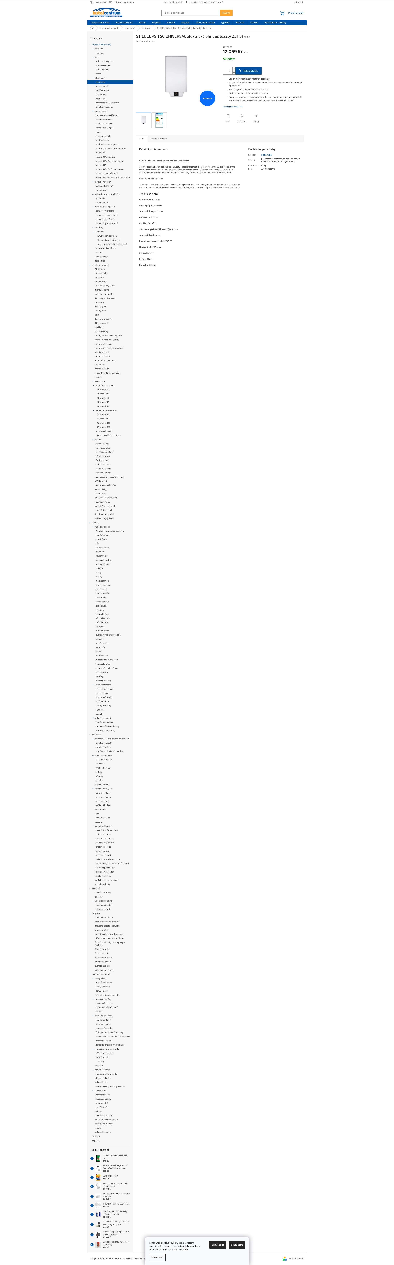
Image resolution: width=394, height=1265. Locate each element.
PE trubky (99, 302)
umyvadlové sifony (104, 452)
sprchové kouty (102, 784)
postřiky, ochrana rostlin (106, 1119)
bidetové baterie (104, 834)
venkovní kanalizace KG (107, 410)
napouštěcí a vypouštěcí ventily (109, 477)
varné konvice (102, 643)
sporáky (99, 714)
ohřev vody (100, 78)
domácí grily (101, 539)
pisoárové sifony (103, 468)
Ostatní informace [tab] (159, 138)
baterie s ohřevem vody (107, 830)
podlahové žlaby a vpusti (106, 880)
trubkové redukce (104, 123)
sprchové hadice (103, 797)
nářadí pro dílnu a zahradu (107, 1049)
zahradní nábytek (103, 1132)
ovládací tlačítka (103, 747)
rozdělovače (102, 190)
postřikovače (102, 1107)
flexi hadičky (101, 489)
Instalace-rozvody (100, 265)
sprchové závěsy (103, 876)
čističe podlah (101, 930)
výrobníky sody (103, 618)
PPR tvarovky (101, 273)
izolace (98, 377)
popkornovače (102, 593)
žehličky (99, 676)
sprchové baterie (104, 855)
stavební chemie (102, 1069)
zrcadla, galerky (102, 884)
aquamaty (100, 198)
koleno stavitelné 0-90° (106, 173)
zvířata (98, 1111)
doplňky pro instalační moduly (109, 751)
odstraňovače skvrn (104, 970)
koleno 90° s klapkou (105, 157)
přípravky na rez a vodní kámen (109, 938)
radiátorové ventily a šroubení (109, 348)
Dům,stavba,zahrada (101, 974)
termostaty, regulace (105, 206)
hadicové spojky (103, 1099)
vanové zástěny (102, 817)
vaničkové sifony (103, 448)
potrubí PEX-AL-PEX (104, 186)
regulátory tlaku (102, 502)
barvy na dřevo (103, 986)
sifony (98, 439)
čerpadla (99, 48)
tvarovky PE (100, 306)
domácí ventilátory (104, 722)
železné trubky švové (105, 285)
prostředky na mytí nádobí (107, 921)
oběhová (100, 53)
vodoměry (100, 364)
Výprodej (96, 1136)
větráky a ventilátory (105, 730)
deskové (100, 231)
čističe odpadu (102, 953)
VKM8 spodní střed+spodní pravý (112, 244)
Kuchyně (96, 888)
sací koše (99, 327)
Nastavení (157, 1257)
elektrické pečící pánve (107, 668)
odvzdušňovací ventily (105, 506)
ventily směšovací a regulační (108, 335)
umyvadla (100, 763)
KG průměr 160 (103, 423)
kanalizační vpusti (104, 431)
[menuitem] (100, 22)
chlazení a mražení (104, 689)
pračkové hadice (103, 805)
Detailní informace (231, 106)
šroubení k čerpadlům (105, 514)
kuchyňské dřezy (103, 892)
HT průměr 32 (103, 389)
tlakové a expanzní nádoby (107, 194)
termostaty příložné (105, 211)
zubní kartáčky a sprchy (107, 659)
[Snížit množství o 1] (233, 72)
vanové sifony (102, 443)
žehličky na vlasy (103, 680)
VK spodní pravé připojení (108, 240)
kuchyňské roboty (104, 560)
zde (186, 1249)
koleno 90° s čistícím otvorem (109, 161)
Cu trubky (99, 277)
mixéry (99, 576)
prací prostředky (103, 961)
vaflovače (100, 647)
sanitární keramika (103, 755)
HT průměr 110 (103, 406)
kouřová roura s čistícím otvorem (111, 148)
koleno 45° (101, 165)
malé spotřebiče (102, 526)
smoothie (100, 626)
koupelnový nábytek (104, 871)
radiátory (99, 227)
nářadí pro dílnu (103, 1057)
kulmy (98, 572)
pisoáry (99, 780)
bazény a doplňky (103, 999)
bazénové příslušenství (107, 1007)
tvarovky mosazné (103, 319)
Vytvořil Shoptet (296, 1258)
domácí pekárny (103, 535)
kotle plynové (102, 69)
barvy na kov (102, 990)
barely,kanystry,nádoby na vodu (110, 1086)
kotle (97, 57)
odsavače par (102, 693)
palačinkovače (102, 614)
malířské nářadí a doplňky (107, 995)
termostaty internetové (107, 223)
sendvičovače (102, 601)
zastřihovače (102, 655)
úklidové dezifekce (104, 917)
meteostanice (102, 580)
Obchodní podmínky (173, 2)
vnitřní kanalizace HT (105, 385)
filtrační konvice (103, 664)
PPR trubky (100, 269)
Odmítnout (217, 1245)
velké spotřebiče (103, 684)
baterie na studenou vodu (108, 859)
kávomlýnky (101, 555)
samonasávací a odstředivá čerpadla (113, 1036)
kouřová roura (102, 140)
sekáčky (100, 639)
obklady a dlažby (103, 1078)
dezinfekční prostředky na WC (109, 934)
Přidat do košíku (250, 70)
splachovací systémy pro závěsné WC (112, 738)
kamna (98, 73)
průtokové (101, 94)
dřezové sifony (103, 456)
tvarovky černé (102, 289)
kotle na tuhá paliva (105, 61)
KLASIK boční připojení (107, 235)
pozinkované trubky (104, 294)
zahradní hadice (103, 1094)
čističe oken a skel (103, 957)
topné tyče (100, 260)
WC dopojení (101, 481)
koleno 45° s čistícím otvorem (109, 169)
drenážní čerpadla (104, 1040)
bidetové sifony (103, 464)
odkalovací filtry (102, 356)
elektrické (100, 82)
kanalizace (100, 381)
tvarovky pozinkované (105, 298)
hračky (98, 1128)
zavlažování (100, 1090)
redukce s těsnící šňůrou (107, 115)
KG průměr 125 (103, 418)
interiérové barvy (104, 982)
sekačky (99, 1065)
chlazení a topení (103, 718)
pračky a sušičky (103, 705)
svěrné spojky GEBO (104, 518)
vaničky (98, 822)
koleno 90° (101, 152)
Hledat (226, 12)
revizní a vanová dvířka (105, 485)
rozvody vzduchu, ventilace (108, 373)
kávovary (100, 551)
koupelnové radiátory (106, 248)
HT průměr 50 (103, 398)
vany (97, 813)
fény (98, 543)
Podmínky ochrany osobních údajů (206, 2)
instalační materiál (104, 107)
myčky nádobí (102, 701)
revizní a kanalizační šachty (108, 435)
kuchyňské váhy (103, 564)
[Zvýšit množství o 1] (233, 69)
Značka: (146, 41)
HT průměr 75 (103, 402)
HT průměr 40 (103, 393)
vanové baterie (103, 851)
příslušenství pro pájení (106, 497)
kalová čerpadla (103, 1024)
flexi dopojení (102, 460)
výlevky (99, 776)
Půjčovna (96, 1140)
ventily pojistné (102, 352)
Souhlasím (237, 1245)
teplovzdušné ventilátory (107, 726)
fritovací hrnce (102, 547)
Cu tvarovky (100, 281)
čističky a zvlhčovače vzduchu (110, 531)
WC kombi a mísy (103, 768)
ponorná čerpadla (104, 1028)
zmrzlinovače (102, 672)
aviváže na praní (102, 965)
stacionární (101, 98)
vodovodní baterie (103, 826)
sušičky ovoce (102, 630)
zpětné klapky (101, 331)
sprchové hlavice (104, 793)
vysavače (100, 709)
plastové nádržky (104, 759)
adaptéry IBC (102, 1103)
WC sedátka (100, 809)
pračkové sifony (103, 472)
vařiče (99, 651)
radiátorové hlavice (104, 344)
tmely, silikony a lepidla (106, 1074)
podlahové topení (103, 182)
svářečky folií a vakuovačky (108, 634)
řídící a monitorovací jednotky (109, 1032)
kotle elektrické (103, 65)
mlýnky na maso (103, 585)
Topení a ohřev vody (101, 44)
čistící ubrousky (102, 949)
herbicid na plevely (104, 1123)
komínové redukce (104, 119)
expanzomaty (102, 202)
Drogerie (96, 913)
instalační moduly (104, 743)
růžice (99, 132)
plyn (97, 314)
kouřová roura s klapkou (107, 144)
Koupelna (96, 734)
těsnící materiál (102, 368)
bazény (99, 1011)
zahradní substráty (103, 1115)
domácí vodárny (103, 1020)
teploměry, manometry (106, 360)
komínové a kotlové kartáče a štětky (113, 177)
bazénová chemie (104, 1003)
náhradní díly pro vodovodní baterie (112, 863)
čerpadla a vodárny (104, 1015)
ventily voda (100, 310)
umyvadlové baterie (105, 842)
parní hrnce (101, 589)
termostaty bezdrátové (107, 215)
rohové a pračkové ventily (107, 339)
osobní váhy (101, 597)
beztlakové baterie (105, 838)
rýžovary (100, 610)
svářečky (100, 1061)
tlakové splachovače (105, 867)
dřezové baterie (103, 847)
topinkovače (101, 605)
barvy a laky (100, 978)
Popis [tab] (141, 138)
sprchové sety (102, 801)
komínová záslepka (105, 127)
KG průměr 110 (103, 414)
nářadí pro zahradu (104, 1053)
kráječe (99, 568)
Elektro (95, 522)
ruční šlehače (102, 622)
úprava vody (101, 493)
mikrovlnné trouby (104, 697)
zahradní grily (101, 1082)
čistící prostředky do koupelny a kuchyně (110, 944)
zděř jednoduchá (103, 136)
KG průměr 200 (103, 427)
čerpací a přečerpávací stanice (110, 1044)
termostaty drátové (105, 219)
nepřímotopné (102, 90)
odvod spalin (101, 111)
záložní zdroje (101, 256)
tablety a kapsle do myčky (107, 925)
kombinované (102, 86)
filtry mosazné (101, 323)
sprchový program (103, 788)
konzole (99, 252)
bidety (99, 772)
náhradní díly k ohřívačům (107, 102)
